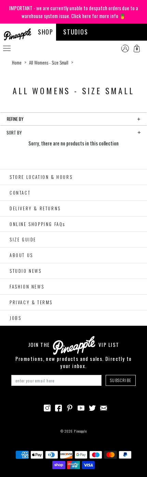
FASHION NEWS (27, 286)
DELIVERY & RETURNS (35, 208)
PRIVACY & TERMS (31, 302)
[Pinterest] (69, 407)
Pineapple (80, 431)
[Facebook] (58, 407)
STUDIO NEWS (26, 270)
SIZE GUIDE (23, 239)
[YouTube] (81, 407)
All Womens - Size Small (48, 62)
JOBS (15, 317)
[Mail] (103, 407)
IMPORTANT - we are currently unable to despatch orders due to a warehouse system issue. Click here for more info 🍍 (73, 11)
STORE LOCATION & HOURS (41, 176)
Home (17, 62)
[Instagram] (47, 407)
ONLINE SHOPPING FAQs (37, 224)
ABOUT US (21, 255)
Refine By (15, 118)
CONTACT (20, 192)
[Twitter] (92, 407)
